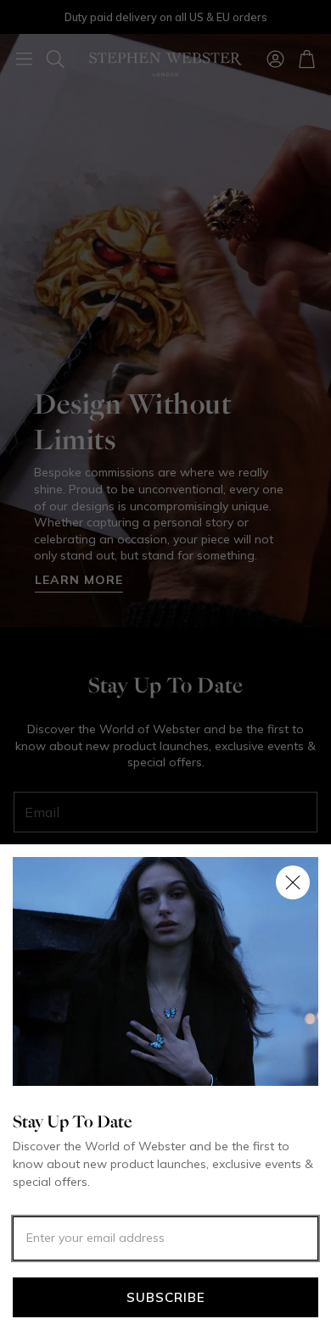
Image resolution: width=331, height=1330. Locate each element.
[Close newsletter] (293, 882)
